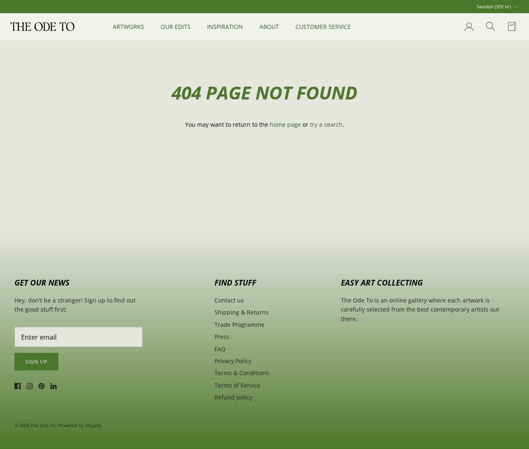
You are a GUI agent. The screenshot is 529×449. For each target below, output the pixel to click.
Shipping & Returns (241, 312)
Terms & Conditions (241, 373)
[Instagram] (29, 386)
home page (285, 124)
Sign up (36, 361)
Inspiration (225, 27)
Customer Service (323, 27)
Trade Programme (239, 324)
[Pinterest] (41, 386)
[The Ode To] (42, 26)
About (269, 27)
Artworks (128, 27)
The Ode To (43, 425)
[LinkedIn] (53, 386)
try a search (326, 124)
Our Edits (176, 27)
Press (221, 336)
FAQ (220, 349)
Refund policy (233, 397)
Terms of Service (237, 385)
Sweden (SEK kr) (494, 6)
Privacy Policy (232, 361)
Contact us (229, 300)
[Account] (467, 26)
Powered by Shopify (80, 425)
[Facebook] (17, 386)
